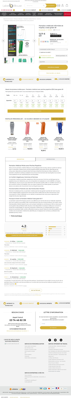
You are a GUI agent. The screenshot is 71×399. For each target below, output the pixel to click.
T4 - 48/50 (44, 96)
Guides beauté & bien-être (54, 366)
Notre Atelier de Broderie (30, 357)
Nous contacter (28, 375)
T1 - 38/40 (27, 96)
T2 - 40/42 (33, 96)
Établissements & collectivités (58, 14)
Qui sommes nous (29, 347)
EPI (25, 352)
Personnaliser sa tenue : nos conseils (56, 361)
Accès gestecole (28, 381)
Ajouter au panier (53, 67)
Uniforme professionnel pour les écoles (57, 352)
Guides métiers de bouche (54, 367)
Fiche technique (15, 216)
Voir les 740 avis (35, 290)
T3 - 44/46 (39, 96)
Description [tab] (20, 159)
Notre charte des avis (25, 397)
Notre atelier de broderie (30, 346)
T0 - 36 (21, 95)
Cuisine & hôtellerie (28, 14)
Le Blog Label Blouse (53, 357)
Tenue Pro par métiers (53, 362)
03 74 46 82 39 (17, 320)
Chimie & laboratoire (21, 14)
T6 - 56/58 (56, 96)
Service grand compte (30, 351)
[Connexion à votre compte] (63, 5)
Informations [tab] (50, 159)
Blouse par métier (34, 14)
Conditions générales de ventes (55, 349)
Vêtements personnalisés (48, 14)
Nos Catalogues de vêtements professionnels (58, 351)
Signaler (25, 246)
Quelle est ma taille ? (45, 52)
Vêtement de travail (40, 14)
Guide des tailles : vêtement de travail (57, 346)
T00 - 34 (15, 95)
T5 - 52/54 (50, 96)
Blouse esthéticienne (12, 14)
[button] (53, 41)
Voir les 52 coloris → (58, 118)
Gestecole (27, 356)
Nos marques (51, 347)
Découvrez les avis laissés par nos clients (18, 331)
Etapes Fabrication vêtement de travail (57, 369)
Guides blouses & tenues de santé (56, 364)
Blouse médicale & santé (4, 14)
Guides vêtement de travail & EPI (56, 359)
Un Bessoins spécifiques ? (31, 380)
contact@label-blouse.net (17, 329)
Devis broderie (28, 354)
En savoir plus (38, 295)
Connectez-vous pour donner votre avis (24, 235)
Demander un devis (53, 73)
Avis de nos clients (14, 397)
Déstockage (67, 14)
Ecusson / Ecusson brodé (30, 349)
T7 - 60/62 (62, 96)
